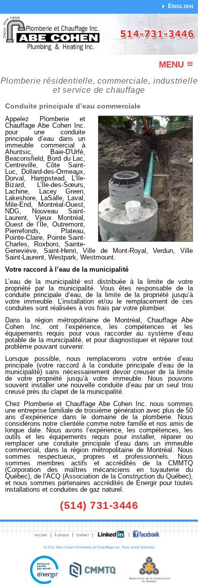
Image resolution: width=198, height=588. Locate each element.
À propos (61, 535)
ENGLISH (180, 6)
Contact (82, 535)
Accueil (41, 535)
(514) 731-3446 (99, 505)
